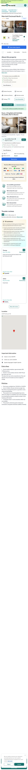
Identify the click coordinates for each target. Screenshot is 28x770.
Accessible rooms (7, 104)
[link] (9, 52)
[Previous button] (3, 52)
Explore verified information (15, 40)
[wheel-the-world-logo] (8, 5)
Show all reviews (14, 306)
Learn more (10, 761)
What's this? (20, 217)
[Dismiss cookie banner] (25, 755)
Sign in (23, 139)
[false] (25, 5)
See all (15, 155)
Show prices (14, 159)
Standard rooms (20, 104)
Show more (4, 72)
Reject (8, 764)
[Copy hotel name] (22, 16)
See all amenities (19, 99)
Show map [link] (6, 43)
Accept (19, 764)
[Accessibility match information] (15, 139)
